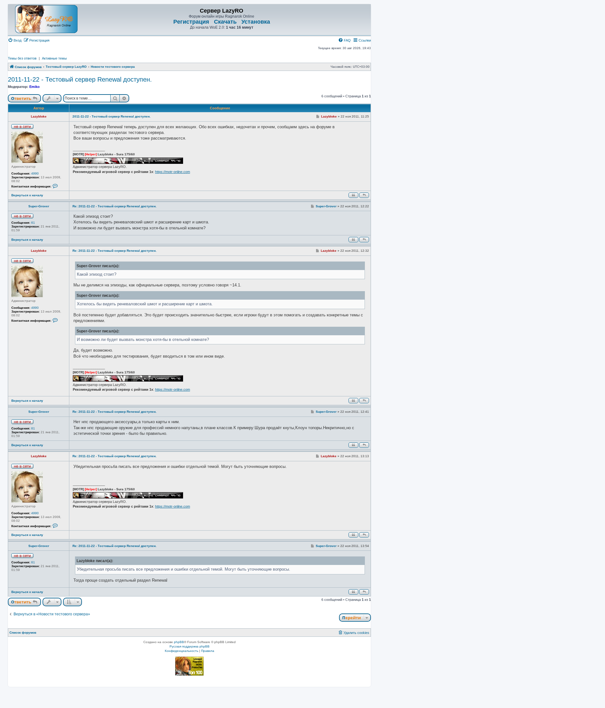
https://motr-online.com (172, 172)
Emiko (34, 87)
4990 (35, 173)
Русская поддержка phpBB (190, 646)
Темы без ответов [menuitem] (22, 58)
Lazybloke (39, 116)
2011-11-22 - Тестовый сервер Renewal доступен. (80, 79)
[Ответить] (364, 195)
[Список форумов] (46, 19)
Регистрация (191, 22)
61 (33, 222)
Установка (255, 22)
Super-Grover (38, 206)
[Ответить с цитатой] (353, 195)
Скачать (225, 22)
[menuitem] (14, 40)
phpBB (179, 642)
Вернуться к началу (27, 195)
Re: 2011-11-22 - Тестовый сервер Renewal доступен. (114, 206)
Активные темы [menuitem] (54, 58)
